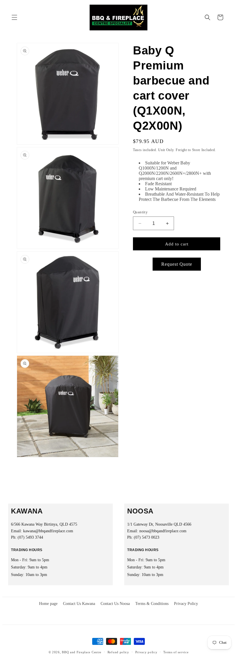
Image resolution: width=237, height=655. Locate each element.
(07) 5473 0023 (146, 537)
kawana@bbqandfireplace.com (48, 531)
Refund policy (118, 652)
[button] (14, 17)
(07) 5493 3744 (30, 537)
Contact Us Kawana (79, 603)
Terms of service (175, 652)
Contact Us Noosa (115, 603)
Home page (48, 603)
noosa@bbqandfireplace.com (162, 531)
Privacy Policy (186, 603)
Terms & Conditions (152, 603)
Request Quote (176, 264)
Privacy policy (146, 652)
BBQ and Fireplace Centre (81, 652)
